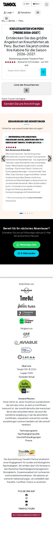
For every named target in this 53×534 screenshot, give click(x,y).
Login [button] (9, 12)
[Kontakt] (37, 12)
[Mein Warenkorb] (6, 18)
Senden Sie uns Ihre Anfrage (22, 103)
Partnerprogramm (29, 430)
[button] (3, 158)
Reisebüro (25, 12)
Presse (28, 440)
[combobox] (23, 72)
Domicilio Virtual (26, 376)
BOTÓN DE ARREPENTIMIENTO (26, 515)
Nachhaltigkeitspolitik (29, 433)
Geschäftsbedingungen (29, 437)
